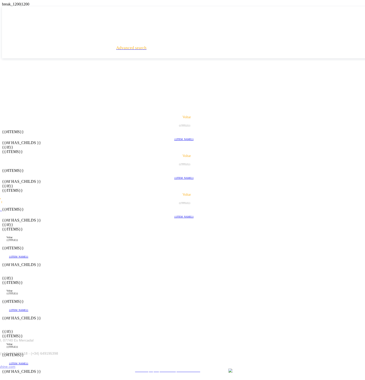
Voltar (9, 237)
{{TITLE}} (12, 240)
